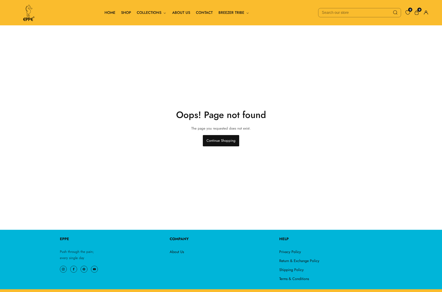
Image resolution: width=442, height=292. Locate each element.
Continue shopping (221, 140)
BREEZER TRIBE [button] (231, 12)
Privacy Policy (290, 251)
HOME (110, 12)
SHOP (126, 12)
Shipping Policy (291, 269)
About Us (177, 251)
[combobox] (359, 12)
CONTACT (204, 12)
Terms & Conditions (294, 278)
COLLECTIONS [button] (150, 12)
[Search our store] (395, 12)
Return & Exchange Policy (299, 260)
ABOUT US (181, 12)
